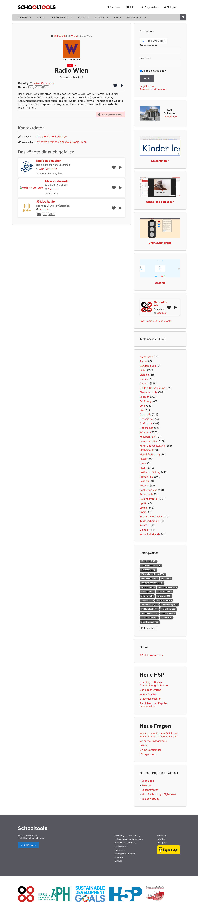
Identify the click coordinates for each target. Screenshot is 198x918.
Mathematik (147, 450)
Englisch (144, 396)
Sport (143, 512)
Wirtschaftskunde (150, 534)
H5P (116, 17)
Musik (143, 458)
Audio (143, 361)
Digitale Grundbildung (152, 388)
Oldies (38, 87)
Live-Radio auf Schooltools (155, 321)
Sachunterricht (148, 490)
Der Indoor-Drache (150, 689)
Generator (147, 587)
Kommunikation (149, 441)
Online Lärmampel (150, 749)
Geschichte (146, 419)
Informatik (145, 432)
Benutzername (148, 45)
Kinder (55, 193)
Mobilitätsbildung (150, 454)
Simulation (148, 570)
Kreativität (148, 561)
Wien (74, 35)
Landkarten (164, 591)
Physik (143, 467)
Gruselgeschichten (150, 698)
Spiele (143, 507)
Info (31, 87)
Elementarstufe (148, 392)
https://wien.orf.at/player (52, 136)
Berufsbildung (148, 365)
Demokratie (170, 116)
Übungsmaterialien (151, 583)
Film (142, 410)
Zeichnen (147, 596)
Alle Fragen (100, 17)
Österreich (60, 35)
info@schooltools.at (35, 838)
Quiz (165, 579)
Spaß (143, 503)
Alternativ (41, 173)
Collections (23, 17)
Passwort (145, 58)
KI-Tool (166, 618)
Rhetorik (144, 485)
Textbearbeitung (149, 521)
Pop (46, 87)
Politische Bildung (150, 472)
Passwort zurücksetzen (153, 89)
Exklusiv (82, 17)
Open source (149, 579)
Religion (144, 481)
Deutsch (144, 383)
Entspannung (169, 605)
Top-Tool (145, 525)
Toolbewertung (150, 798)
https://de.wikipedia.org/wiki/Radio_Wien (62, 141)
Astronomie (146, 357)
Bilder (143, 370)
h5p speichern (148, 754)
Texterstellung (149, 613)
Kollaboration (147, 436)
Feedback (168, 613)
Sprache (146, 600)
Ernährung (146, 401)
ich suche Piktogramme (153, 741)
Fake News (168, 609)
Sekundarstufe (148, 498)
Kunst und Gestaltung (152, 445)
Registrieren (147, 86)
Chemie (144, 379)
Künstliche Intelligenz (152, 574)
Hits (39, 214)
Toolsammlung (149, 605)
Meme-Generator (135, 17)
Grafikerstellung (166, 587)
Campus (52, 173)
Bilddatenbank (149, 609)
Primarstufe (146, 476)
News (143, 463)
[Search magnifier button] (183, 17)
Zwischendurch (149, 622)
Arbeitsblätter (149, 618)
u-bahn (144, 745)
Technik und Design (151, 516)
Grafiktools (146, 423)
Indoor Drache (148, 694)
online (152, 655)
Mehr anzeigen (148, 628)
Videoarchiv (163, 600)
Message (147, 591)
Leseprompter (150, 789)
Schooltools (146, 494)
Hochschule (146, 427)
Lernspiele (164, 596)
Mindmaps (148, 780)
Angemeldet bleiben (154, 70)
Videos (144, 529)
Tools (39, 17)
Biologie (144, 374)
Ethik (142, 405)
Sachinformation (150, 566)
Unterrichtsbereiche (60, 17)
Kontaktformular (28, 845)
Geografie (145, 414)
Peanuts (146, 785)
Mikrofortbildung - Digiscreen (159, 794)
